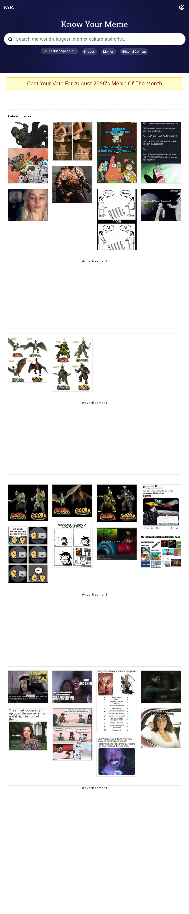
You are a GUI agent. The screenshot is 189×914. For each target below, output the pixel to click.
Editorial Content (134, 51)
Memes (108, 51)
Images (89, 51)
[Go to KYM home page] (9, 7)
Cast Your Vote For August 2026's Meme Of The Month (94, 83)
